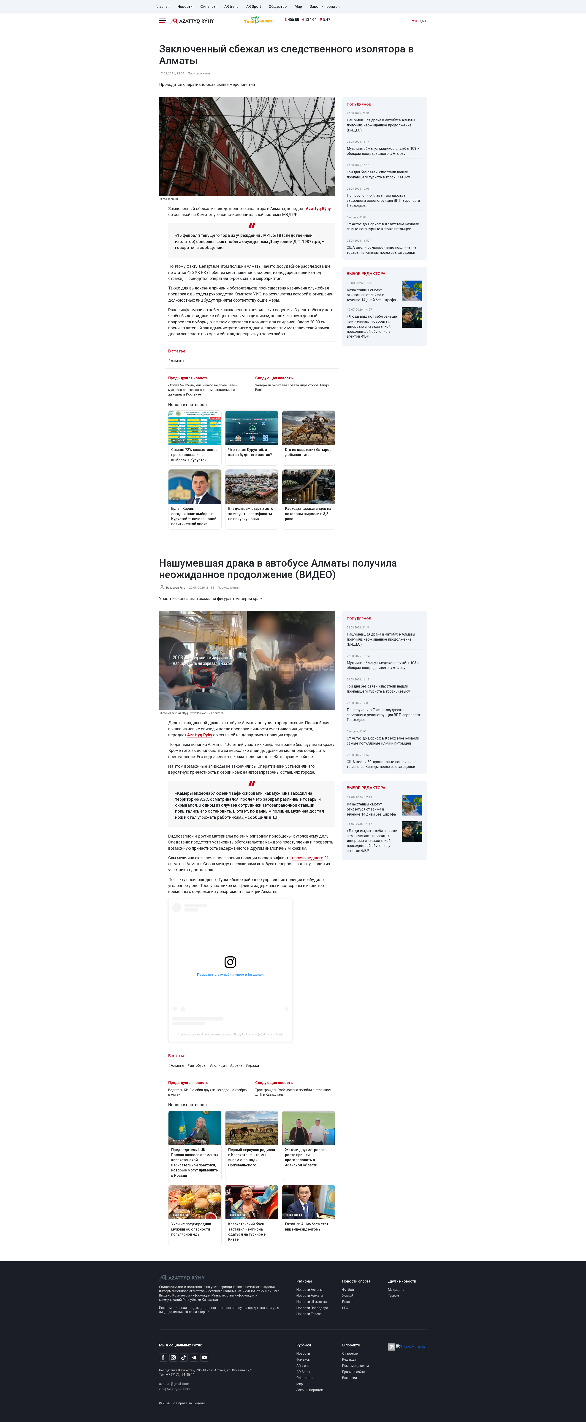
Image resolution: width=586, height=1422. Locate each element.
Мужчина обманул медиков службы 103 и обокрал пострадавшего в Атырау (383, 151)
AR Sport (253, 6)
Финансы (208, 6)
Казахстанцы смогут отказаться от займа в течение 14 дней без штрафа (371, 295)
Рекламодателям (355, 1366)
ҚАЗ (422, 21)
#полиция (218, 1065)
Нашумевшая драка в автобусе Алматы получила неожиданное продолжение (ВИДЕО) (381, 125)
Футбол (348, 1290)
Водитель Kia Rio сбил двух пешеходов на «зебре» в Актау (207, 1092)
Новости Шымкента (311, 1302)
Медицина (396, 1290)
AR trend (231, 6)
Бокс (346, 1302)
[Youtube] (204, 1358)
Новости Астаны (309, 1290)
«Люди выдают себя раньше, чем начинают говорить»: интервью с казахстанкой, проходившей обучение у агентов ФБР (372, 326)
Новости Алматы (309, 1296)
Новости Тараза (309, 1314)
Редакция (350, 1360)
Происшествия (199, 73)
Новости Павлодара (312, 1308)
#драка (236, 1065)
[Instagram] (173, 1357)
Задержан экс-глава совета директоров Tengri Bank (292, 387)
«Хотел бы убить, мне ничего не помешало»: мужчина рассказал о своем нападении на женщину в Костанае (202, 389)
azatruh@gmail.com (174, 1384)
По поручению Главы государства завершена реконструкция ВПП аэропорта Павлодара (383, 200)
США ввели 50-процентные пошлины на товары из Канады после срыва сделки (381, 250)
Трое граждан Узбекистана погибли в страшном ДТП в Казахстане (293, 1092)
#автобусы (196, 1065)
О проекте (350, 1354)
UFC (345, 1308)
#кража (252, 1065)
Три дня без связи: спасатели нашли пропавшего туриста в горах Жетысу (378, 174)
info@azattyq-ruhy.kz (175, 1389)
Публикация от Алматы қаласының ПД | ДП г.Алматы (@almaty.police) (230, 1034)
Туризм (393, 1296)
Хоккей (347, 1296)
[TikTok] (183, 1357)
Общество (278, 6)
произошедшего (307, 857)
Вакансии (349, 1378)
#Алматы (176, 361)
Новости (185, 6)
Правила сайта (353, 1372)
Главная (163, 6)
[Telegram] (194, 1358)
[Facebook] (163, 1357)
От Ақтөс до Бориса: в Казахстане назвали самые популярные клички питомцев (383, 226)
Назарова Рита (175, 587)
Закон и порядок (325, 6)
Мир (298, 6)
